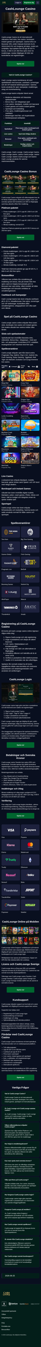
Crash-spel (23, 366)
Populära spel (4, 366)
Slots (33, 366)
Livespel (14, 366)
